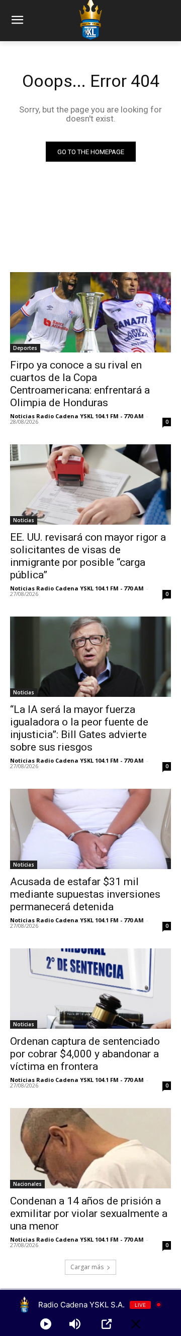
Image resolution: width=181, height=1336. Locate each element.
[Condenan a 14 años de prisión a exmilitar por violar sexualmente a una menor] (90, 1148)
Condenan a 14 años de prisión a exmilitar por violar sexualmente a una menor (88, 1213)
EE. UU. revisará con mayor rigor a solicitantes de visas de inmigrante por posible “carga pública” (88, 556)
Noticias (23, 520)
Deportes (25, 347)
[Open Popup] (107, 1324)
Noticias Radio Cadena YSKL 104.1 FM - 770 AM (77, 416)
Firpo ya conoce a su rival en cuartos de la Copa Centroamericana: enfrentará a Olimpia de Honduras (80, 384)
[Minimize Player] (136, 1324)
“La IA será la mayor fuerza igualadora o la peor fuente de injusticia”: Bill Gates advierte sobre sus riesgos (79, 728)
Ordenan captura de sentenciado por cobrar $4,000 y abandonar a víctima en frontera (85, 1053)
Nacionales (27, 1183)
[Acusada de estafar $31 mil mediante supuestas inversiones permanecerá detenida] (90, 829)
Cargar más (87, 1267)
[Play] (46, 1324)
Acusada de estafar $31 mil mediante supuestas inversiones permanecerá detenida (85, 894)
